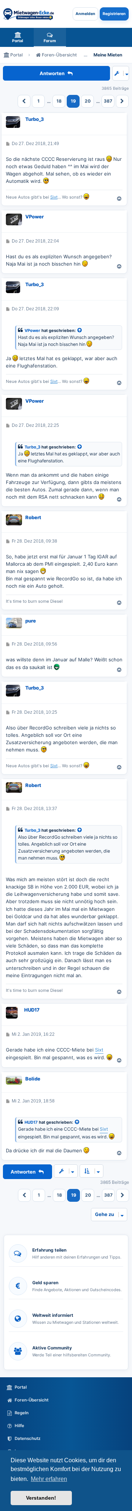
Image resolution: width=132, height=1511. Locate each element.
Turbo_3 (34, 119)
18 (59, 101)
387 (108, 101)
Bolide (32, 1079)
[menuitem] (17, 37)
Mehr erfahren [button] (49, 1479)
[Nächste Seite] (122, 101)
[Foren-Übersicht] (28, 14)
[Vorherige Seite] (24, 101)
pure (30, 621)
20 (88, 101)
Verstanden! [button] (41, 1498)
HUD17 (32, 1010)
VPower (34, 216)
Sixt (54, 197)
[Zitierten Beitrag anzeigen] (80, 331)
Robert (33, 517)
